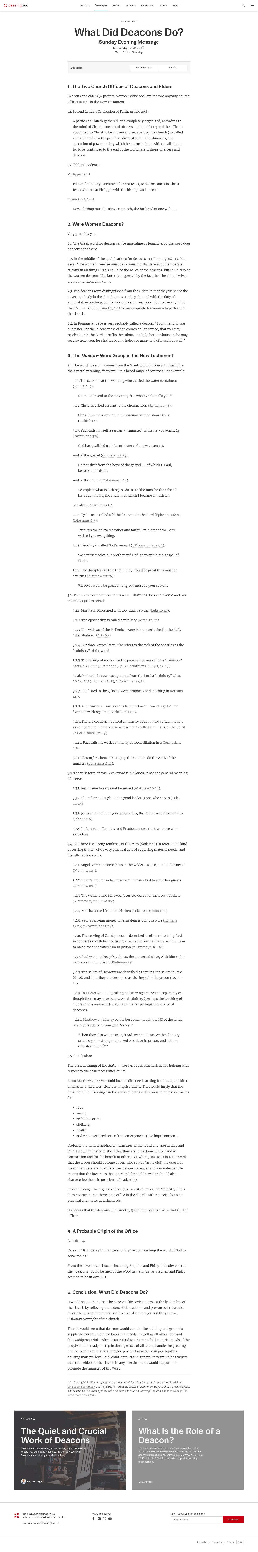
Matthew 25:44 (94, 1019)
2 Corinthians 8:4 (138, 666)
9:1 (156, 666)
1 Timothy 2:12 (109, 308)
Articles (85, 5)
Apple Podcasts (144, 67)
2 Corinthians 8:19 (97, 926)
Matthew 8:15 (84, 886)
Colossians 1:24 (115, 480)
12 (161, 666)
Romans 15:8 (159, 405)
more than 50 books (113, 1391)
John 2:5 (80, 386)
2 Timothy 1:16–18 (147, 947)
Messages (101, 5)
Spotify (172, 67)
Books (116, 5)
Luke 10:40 (159, 610)
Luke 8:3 (106, 901)
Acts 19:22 (93, 828)
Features (146, 5)
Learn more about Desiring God (39, 1522)
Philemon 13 (121, 962)
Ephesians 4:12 (100, 763)
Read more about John (81, 1395)
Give (175, 5)
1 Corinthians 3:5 (99, 505)
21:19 (87, 681)
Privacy (230, 1542)
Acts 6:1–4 (76, 1241)
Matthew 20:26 (100, 576)
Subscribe (233, 1519)
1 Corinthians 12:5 (122, 712)
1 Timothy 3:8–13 (164, 258)
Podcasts (130, 5)
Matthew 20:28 (147, 788)
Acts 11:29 (82, 666)
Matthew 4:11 (84, 870)
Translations (203, 1542)
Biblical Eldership (133, 52)
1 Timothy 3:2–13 (81, 199)
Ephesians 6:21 (167, 515)
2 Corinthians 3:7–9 (90, 733)
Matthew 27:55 (86, 901)
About (163, 5)
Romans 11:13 (103, 681)
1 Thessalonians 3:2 (147, 545)
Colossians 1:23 (114, 455)
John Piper (74, 1382)
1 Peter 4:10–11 (97, 993)
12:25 (95, 666)
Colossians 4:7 (84, 520)
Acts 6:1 (103, 635)
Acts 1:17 (145, 620)
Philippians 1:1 (79, 174)
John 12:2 (159, 911)
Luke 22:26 (177, 1157)
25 (156, 620)
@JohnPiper (89, 1382)
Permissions (218, 1542)
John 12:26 (82, 819)
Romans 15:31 (112, 666)
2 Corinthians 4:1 (129, 681)
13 (166, 666)
